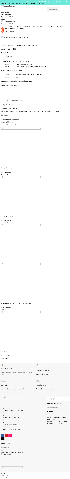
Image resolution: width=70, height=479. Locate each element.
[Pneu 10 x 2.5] (21, 195)
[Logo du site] (8, 6)
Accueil (3, 45)
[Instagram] (10, 435)
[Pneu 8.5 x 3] (21, 147)
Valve (15, 85)
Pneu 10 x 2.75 (22, 111)
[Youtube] (6, 435)
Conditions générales (52, 407)
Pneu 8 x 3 (5, 351)
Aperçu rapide (4, 126)
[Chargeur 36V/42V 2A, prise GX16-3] (21, 243)
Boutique (10, 45)
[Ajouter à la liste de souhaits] (9, 126)
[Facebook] (2, 435)
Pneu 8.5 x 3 (6, 168)
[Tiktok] (2, 438)
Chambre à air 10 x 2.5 (25, 81)
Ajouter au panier (17, 100)
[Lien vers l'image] (15, 401)
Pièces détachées (20, 45)
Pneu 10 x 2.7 (13, 111)
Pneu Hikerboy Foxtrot (44, 111)
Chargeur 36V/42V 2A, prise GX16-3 (16, 303)
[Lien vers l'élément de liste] (15, 419)
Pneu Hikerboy (32, 111)
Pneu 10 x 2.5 (7, 216)
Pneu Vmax (55, 111)
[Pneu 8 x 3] (21, 330)
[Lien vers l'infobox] (17, 371)
